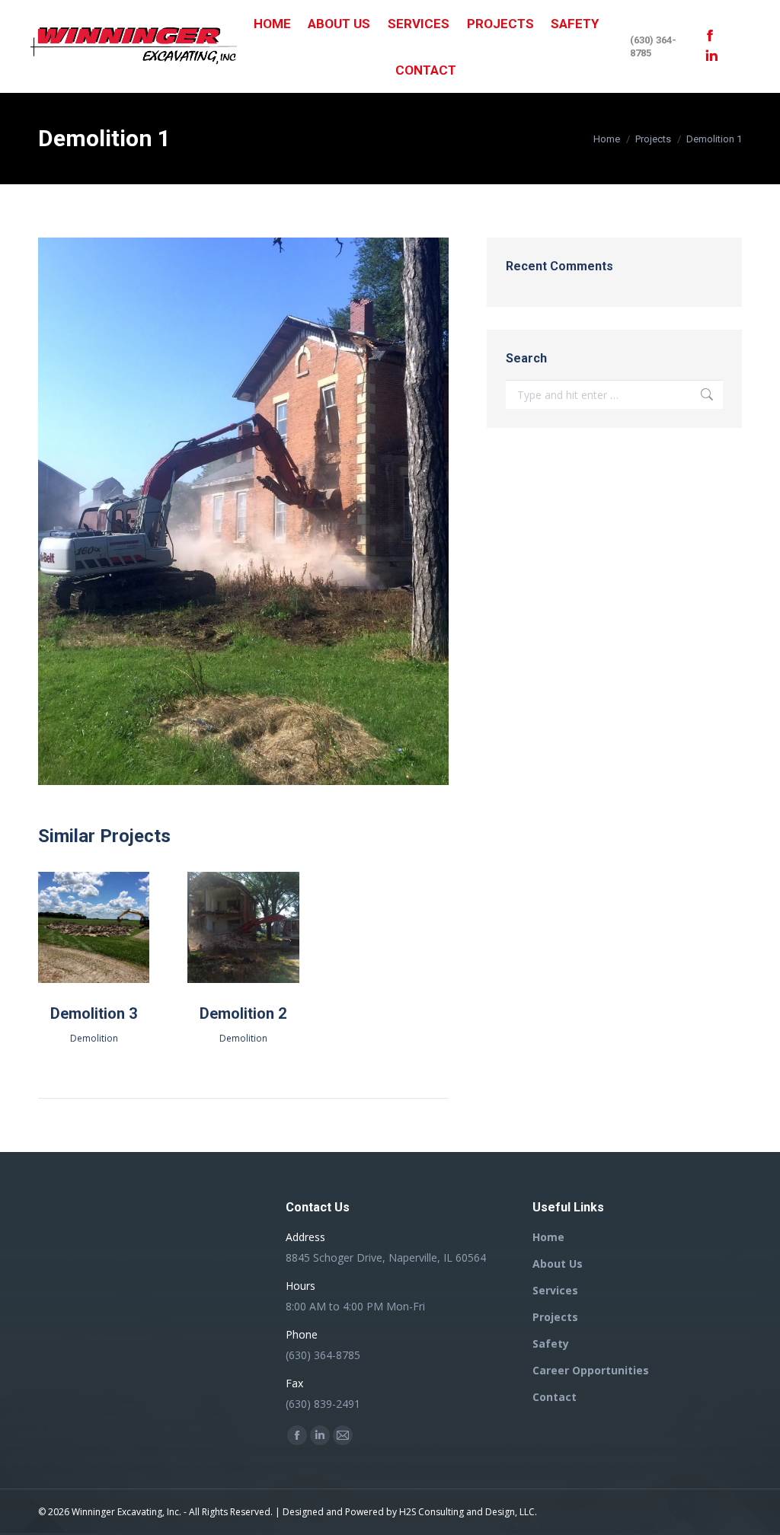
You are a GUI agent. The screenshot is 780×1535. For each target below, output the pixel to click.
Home (548, 1237)
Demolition (94, 1038)
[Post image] (93, 927)
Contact (554, 1397)
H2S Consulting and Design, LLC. (468, 1511)
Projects (555, 1317)
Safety (550, 1343)
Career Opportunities (590, 1370)
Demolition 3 (93, 1013)
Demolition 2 (243, 1013)
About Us (557, 1263)
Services (555, 1290)
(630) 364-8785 (653, 46)
